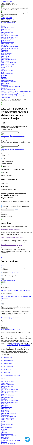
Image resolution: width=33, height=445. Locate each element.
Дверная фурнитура (7, 32)
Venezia (18, 96)
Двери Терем (4, 50)
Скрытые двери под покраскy (10, 37)
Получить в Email (23, 206)
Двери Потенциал (6, 53)
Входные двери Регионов (8, 62)
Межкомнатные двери (7, 27)
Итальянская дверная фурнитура (10, 229)
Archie (14, 96)
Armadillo (7, 97)
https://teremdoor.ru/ (6, 363)
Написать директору (16, 296)
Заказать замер (5, 136)
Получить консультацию (8, 89)
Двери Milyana (5, 58)
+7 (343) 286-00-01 (12, 345)
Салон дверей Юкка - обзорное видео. (12, 237)
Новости (16, 290)
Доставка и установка (7, 290)
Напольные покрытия (7, 31)
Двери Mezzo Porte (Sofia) (8, 59)
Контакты (4, 88)
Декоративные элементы (8, 81)
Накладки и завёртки (7, 73)
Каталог (3, 26)
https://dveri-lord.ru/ (6, 357)
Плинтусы (4, 75)
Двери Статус (5, 56)
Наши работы (5, 83)
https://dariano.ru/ (5, 372)
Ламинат (3, 67)
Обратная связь (27, 296)
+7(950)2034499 (16, 343)
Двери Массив (5, 61)
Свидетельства (5, 296)
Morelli (10, 96)
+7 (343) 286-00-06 (24, 345)
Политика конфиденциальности (10, 318)
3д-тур (3, 265)
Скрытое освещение (7, 80)
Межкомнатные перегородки (9, 35)
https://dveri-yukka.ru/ (7, 360)
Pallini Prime (4, 96)
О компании (4, 85)
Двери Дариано (5, 54)
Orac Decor (4, 34)
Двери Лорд (4, 51)
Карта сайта (4, 298)
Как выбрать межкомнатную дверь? (11, 245)
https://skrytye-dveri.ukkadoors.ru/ (10, 375)
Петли (2, 72)
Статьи (22, 290)
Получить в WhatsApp (9, 206)
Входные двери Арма (7, 66)
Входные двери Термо (7, 64)
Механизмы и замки (7, 70)
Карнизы (3, 77)
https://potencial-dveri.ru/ (8, 366)
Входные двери (5, 29)
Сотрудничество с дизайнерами (10, 86)
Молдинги (4, 78)
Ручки (2, 69)
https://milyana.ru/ (6, 369)
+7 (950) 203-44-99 (6, 1)
